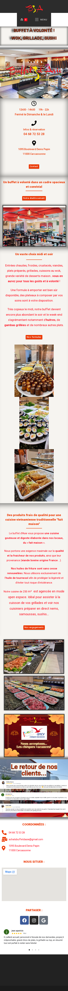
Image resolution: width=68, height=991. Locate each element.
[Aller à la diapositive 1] (29, 949)
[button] (5, 938)
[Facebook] (24, 920)
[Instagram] (34, 920)
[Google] (43, 920)
